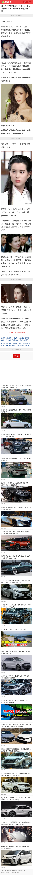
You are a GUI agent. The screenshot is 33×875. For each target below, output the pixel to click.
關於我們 (3, 872)
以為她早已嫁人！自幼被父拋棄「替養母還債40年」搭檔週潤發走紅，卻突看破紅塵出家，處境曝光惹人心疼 (15, 346)
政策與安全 (8, 872)
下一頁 (16, 356)
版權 (18, 872)
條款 (13, 872)
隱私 (15, 872)
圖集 (29, 2)
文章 (25, 2)
